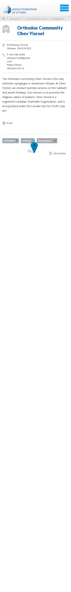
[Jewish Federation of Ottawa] (20, 9)
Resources (15, 18)
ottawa (28, 140)
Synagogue (47, 140)
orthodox (11, 140)
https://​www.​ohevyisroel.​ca (15, 66)
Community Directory (36, 18)
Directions (60, 153)
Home (3, 18)
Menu (64, 8)
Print (9, 123)
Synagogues (58, 18)
